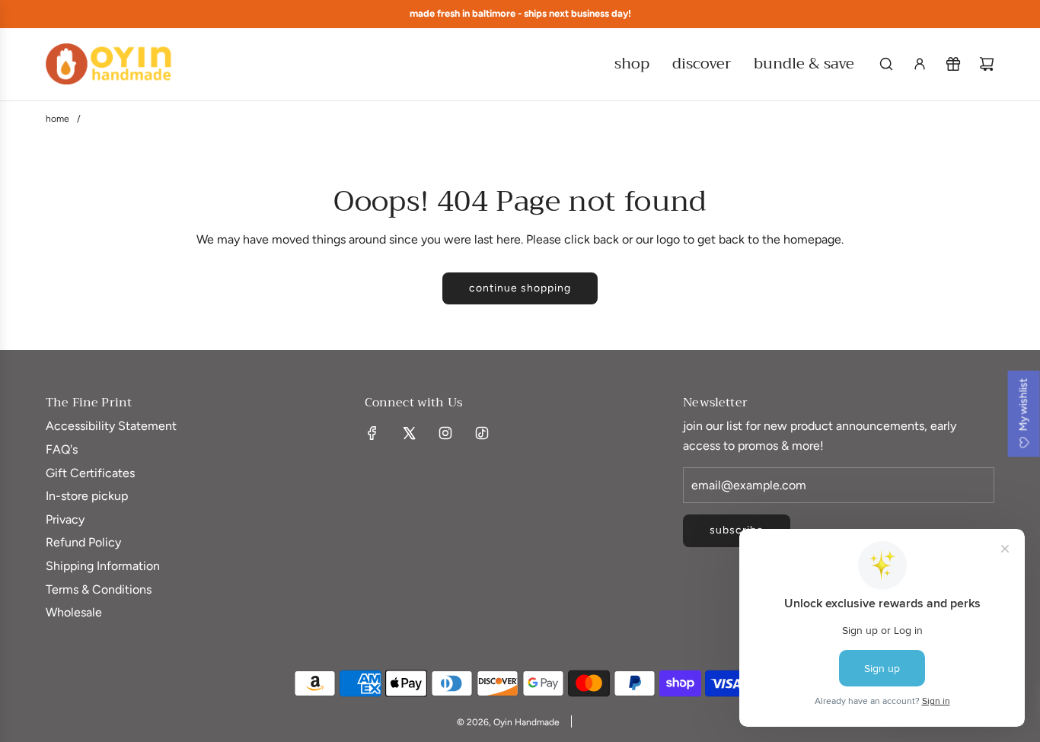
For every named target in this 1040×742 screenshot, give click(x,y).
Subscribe (737, 530)
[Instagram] (445, 433)
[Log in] (919, 64)
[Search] (886, 64)
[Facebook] (372, 433)
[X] (409, 433)
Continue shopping (520, 288)
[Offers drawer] (953, 64)
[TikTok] (482, 433)
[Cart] (986, 64)
